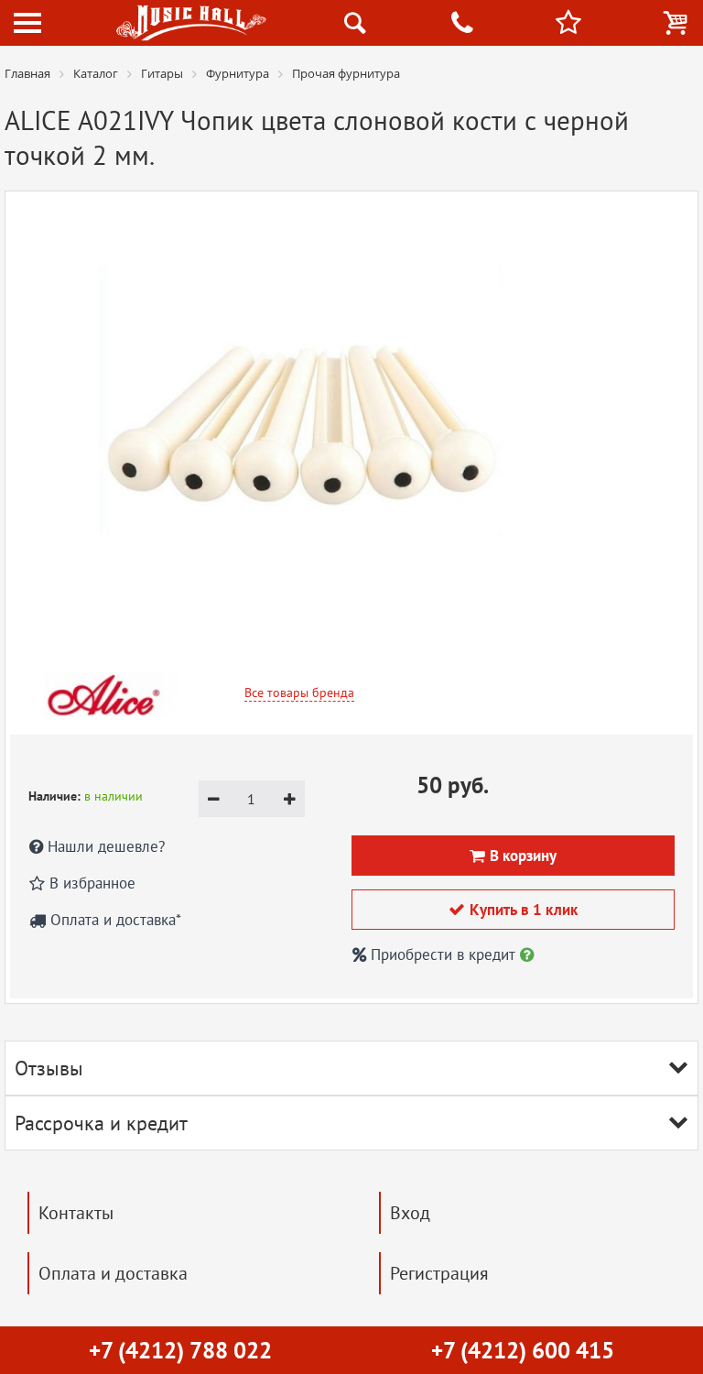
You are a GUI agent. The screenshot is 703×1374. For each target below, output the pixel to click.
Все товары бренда (299, 692)
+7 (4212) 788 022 (180, 1350)
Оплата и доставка (113, 1273)
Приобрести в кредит (443, 954)
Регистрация (439, 1273)
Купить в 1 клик (513, 910)
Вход (410, 1213)
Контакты (76, 1213)
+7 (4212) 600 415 (522, 1350)
